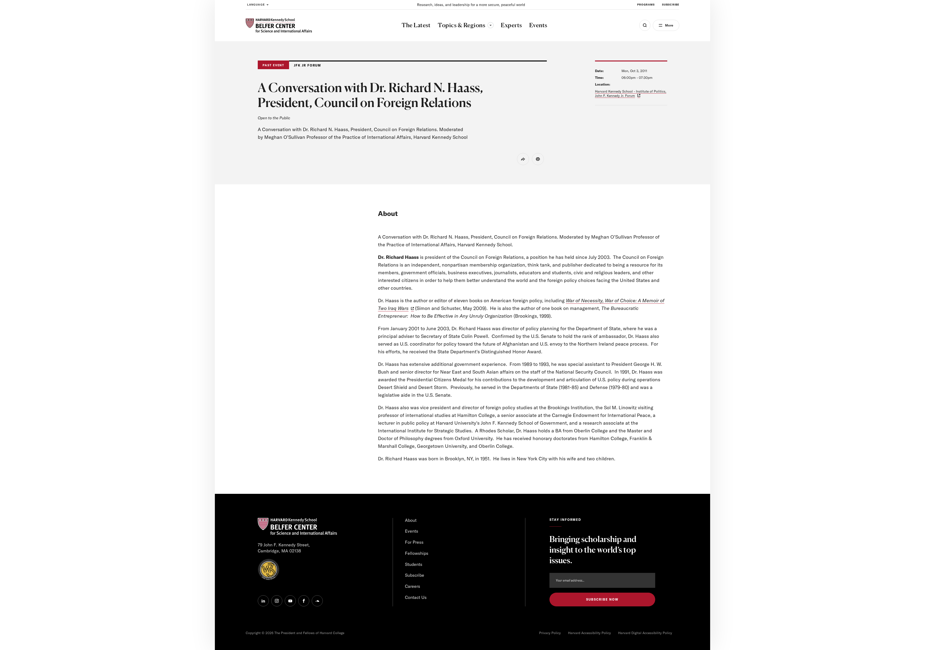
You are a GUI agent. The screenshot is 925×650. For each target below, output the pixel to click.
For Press (414, 542)
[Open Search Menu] (644, 25)
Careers (412, 586)
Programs (646, 4)
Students (413, 564)
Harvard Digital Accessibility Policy (645, 633)
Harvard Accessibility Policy (589, 633)
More (669, 25)
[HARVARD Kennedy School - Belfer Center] (279, 25)
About (410, 520)
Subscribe (670, 4)
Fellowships (416, 553)
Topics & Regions (466, 25)
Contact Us (416, 597)
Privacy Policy (550, 633)
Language (256, 4)
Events (411, 531)
